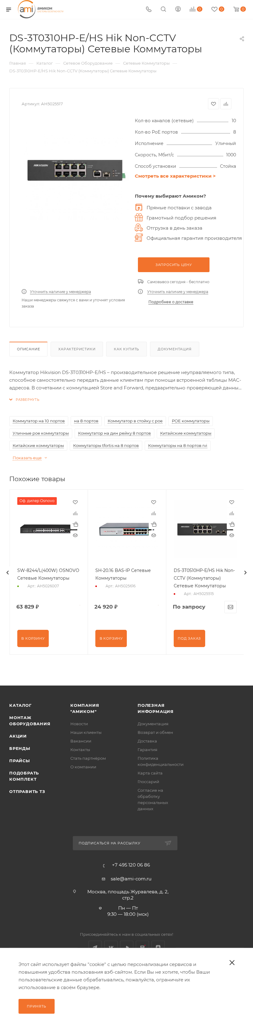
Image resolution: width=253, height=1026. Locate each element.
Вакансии (80, 740)
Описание (28, 349)
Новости (79, 723)
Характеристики (76, 349)
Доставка (147, 740)
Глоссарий (148, 781)
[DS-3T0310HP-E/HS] (75, 170)
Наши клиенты (86, 732)
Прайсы (19, 760)
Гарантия (147, 749)
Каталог (20, 705)
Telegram (95, 947)
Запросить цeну (174, 265)
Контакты (80, 749)
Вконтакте (111, 947)
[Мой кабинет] (178, 10)
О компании (83, 766)
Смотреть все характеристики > (175, 176)
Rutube (142, 947)
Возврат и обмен (155, 732)
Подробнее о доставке (170, 302)
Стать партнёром (88, 758)
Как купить (126, 349)
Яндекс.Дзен (158, 947)
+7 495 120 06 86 (131, 865)
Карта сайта (150, 773)
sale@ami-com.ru (131, 879)
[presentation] (8, 572)
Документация (175, 349)
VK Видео (126, 947)
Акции (18, 736)
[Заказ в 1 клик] (75, 524)
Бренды (19, 748)
